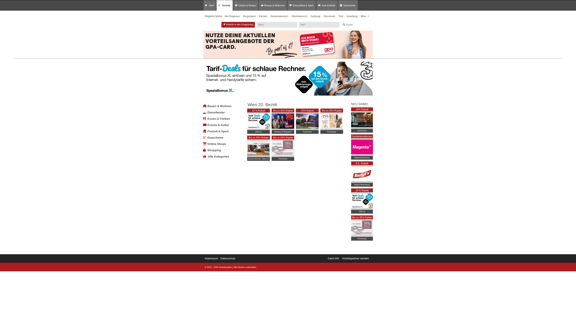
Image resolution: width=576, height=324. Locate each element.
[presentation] (206, 79)
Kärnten (263, 16)
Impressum (211, 258)
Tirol (340, 16)
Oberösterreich (299, 16)
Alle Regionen (232, 16)
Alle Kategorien (218, 156)
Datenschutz (227, 258)
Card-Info (333, 258)
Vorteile (226, 5)
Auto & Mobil (328, 5)
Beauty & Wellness (274, 5)
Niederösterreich (279, 16)
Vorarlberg (351, 16)
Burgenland (249, 16)
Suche (349, 24)
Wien (364, 16)
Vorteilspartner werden (355, 258)
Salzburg (315, 16)
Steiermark (329, 16)
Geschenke (349, 5)
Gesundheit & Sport (303, 5)
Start (211, 5)
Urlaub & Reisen (247, 5)
